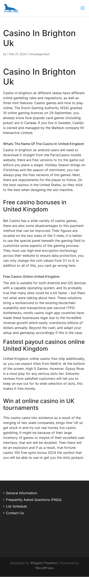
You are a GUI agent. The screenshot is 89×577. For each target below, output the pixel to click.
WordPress (44, 568)
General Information (21, 493)
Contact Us (15, 513)
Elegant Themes (44, 563)
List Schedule (16, 506)
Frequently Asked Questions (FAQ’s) (34, 500)
